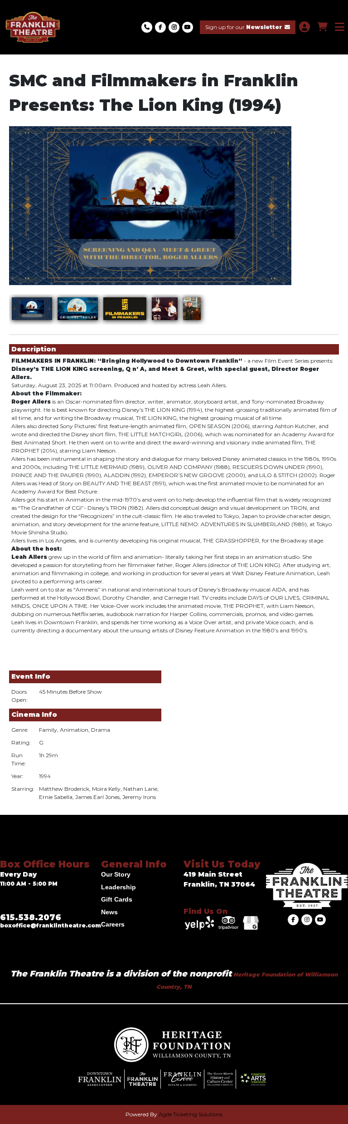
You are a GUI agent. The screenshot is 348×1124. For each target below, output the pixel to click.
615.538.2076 (30, 917)
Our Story (115, 874)
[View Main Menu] (339, 27)
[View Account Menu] (304, 27)
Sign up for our (243, 27)
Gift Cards (116, 899)
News (109, 912)
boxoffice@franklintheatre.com (50, 925)
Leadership (118, 887)
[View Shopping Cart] (322, 27)
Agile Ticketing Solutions (190, 1114)
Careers (113, 924)
